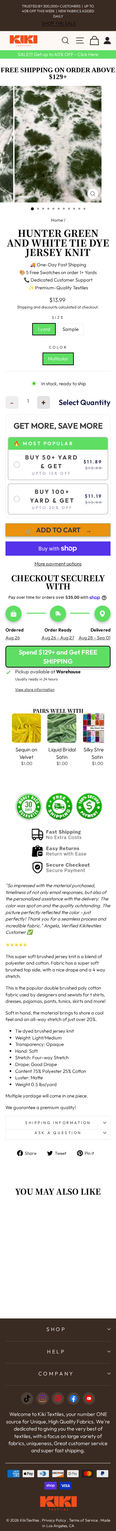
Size (58, 317)
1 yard (44, 329)
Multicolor (58, 358)
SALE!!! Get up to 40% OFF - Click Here (58, 54)
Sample (71, 329)
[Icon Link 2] (42, 1398)
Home (57, 220)
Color (58, 347)
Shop (56, 1329)
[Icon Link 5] (89, 1398)
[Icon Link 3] (58, 1398)
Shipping (25, 306)
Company (56, 1373)
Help (56, 1351)
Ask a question (57, 1132)
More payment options (58, 564)
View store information (34, 689)
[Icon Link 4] (73, 1398)
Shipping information (58, 1122)
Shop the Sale (59, 23)
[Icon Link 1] (27, 1398)
